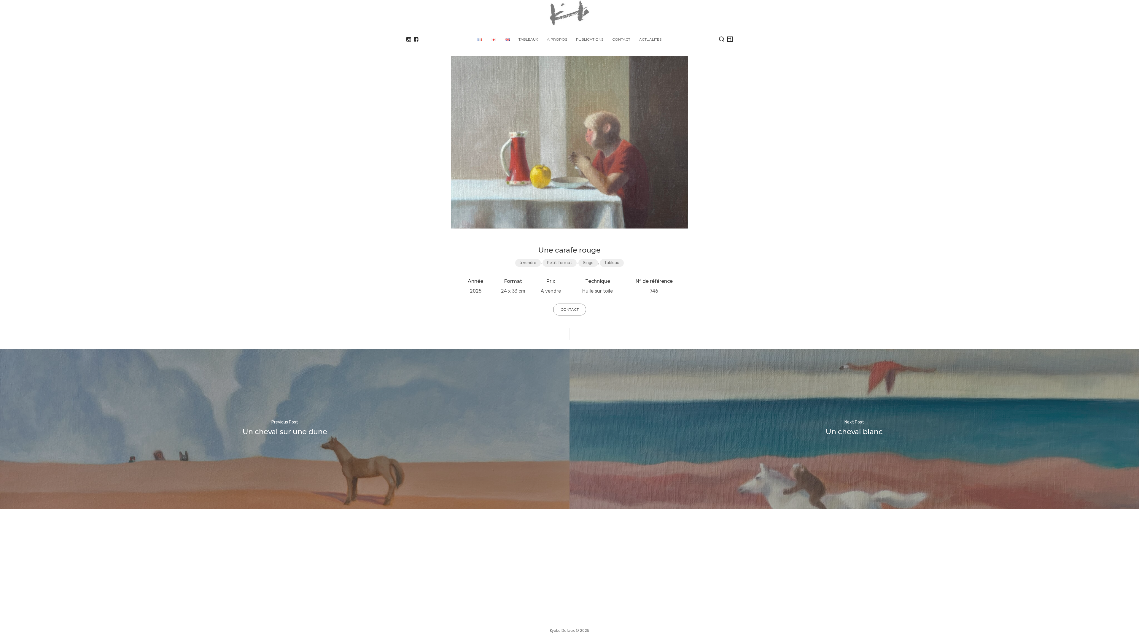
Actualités (650, 39)
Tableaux (528, 39)
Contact (621, 39)
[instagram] (408, 39)
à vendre (528, 262)
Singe (588, 262)
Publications (589, 39)
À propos (557, 39)
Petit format (559, 262)
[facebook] (416, 39)
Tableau (611, 262)
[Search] (721, 39)
